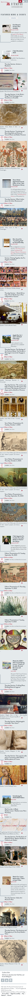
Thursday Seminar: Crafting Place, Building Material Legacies (15, 686)
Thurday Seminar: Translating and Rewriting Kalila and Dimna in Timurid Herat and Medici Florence (15, 133)
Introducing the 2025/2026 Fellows (18, 797)
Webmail (3, 995)
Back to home (4, 2)
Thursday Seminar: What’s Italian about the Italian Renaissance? (14, 200)
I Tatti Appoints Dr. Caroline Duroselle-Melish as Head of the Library (18, 538)
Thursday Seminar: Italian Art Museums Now (13, 899)
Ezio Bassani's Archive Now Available (17, 26)
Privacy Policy (5, 994)
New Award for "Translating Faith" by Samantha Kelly (18, 241)
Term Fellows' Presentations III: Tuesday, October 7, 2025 (14, 424)
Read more (25, 91)
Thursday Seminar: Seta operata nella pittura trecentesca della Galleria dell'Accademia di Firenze (16, 757)
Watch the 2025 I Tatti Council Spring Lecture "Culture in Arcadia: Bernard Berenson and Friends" (18, 665)
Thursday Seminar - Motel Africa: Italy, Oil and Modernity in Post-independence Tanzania (15, 295)
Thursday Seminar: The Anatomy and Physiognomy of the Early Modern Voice (16, 932)
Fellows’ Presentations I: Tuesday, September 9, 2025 (14, 621)
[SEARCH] (26, 1)
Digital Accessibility (15, 994)
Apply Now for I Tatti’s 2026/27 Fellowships (17, 337)
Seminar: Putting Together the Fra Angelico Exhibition (15, 259)
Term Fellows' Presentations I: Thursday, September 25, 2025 (14, 495)
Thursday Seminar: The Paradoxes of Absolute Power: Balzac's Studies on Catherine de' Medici (15, 838)
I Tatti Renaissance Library (18, 195)
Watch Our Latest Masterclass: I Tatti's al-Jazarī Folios (19, 878)
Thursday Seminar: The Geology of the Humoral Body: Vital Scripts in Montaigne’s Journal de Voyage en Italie (15, 352)
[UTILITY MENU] (23, 1)
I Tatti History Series (20, 248)
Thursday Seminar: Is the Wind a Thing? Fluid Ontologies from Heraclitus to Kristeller (14, 96)
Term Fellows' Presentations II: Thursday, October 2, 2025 (14, 460)
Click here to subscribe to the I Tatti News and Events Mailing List (13, 975)
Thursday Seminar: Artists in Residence (13, 65)
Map (23, 994)
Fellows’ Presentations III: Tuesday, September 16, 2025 (15, 554)
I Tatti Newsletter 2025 (18, 52)
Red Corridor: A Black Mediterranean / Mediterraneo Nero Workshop (15, 811)
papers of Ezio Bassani (18, 34)
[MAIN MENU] (20, 1)
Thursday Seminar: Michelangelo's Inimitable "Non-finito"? (15, 722)
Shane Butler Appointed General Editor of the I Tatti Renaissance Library (18, 182)
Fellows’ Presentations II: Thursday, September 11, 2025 (15, 587)
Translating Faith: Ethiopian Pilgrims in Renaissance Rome (18, 252)
